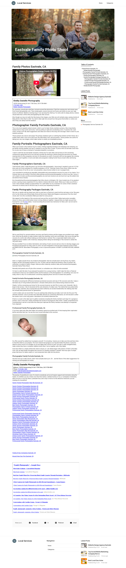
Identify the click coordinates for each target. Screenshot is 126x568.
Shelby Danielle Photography (22, 107)
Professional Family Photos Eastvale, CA (24, 398)
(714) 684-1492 (18, 105)
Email (75, 522)
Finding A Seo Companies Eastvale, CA (24, 453)
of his (26, 202)
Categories (110, 3)
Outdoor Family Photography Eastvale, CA (24, 403)
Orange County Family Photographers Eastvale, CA (27, 395)
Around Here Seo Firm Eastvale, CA (22, 456)
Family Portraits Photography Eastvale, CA (97, 80)
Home (100, 3)
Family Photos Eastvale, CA (90, 68)
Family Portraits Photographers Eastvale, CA (25, 400)
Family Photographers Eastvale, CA (94, 75)
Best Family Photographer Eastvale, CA (24, 429)
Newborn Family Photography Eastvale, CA (25, 422)
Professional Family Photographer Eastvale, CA (26, 441)
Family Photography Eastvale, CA (22, 391)
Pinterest (61, 522)
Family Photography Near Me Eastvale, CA (25, 419)
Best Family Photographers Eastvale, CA (24, 417)
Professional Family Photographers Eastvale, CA (27, 410)
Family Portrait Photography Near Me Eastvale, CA (27, 383)
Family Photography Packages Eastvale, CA (96, 77)
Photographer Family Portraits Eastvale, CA (25, 393)
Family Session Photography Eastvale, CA (24, 396)
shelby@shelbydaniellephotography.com (29, 371)
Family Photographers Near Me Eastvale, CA (25, 420)
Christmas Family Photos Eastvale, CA (23, 434)
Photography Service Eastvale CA (25, 43)
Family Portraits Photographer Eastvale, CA (25, 386)
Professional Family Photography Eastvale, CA (26, 413)
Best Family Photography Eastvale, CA (23, 405)
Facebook (35, 522)
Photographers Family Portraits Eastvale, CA (25, 432)
